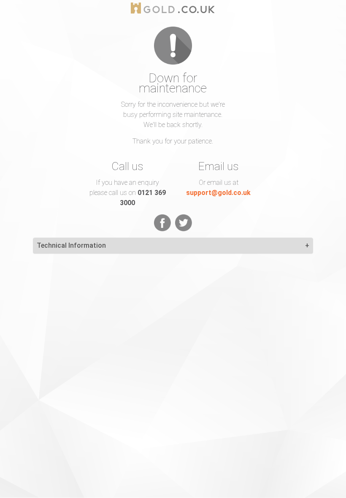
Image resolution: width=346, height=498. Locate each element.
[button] (307, 246)
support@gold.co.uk (218, 193)
